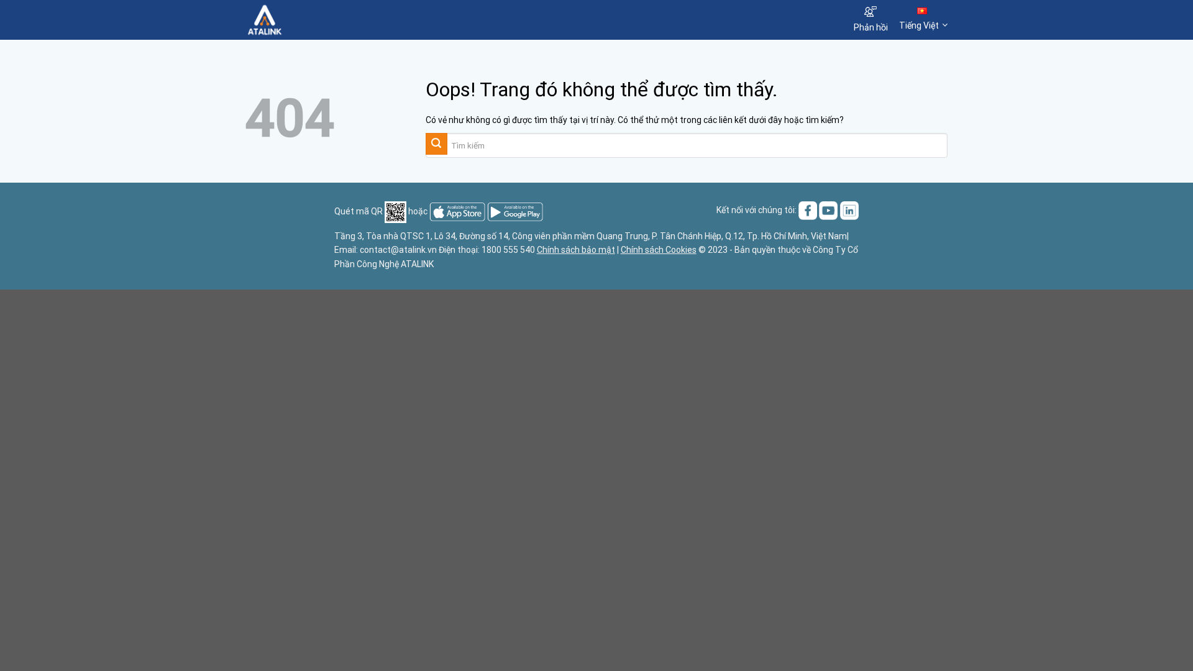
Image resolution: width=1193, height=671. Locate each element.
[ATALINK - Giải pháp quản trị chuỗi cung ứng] (306, 20)
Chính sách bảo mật (576, 250)
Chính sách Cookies (659, 250)
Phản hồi (871, 27)
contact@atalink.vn (398, 250)
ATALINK (417, 264)
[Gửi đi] (436, 144)
